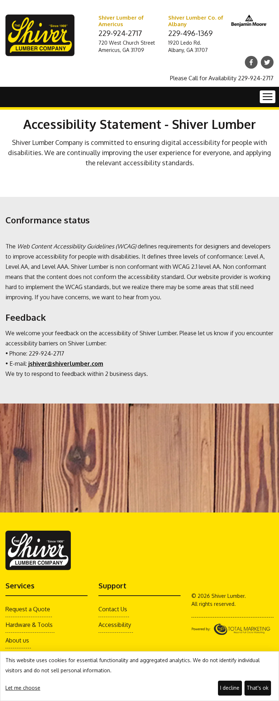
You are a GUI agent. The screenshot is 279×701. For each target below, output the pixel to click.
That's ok (257, 688)
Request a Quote (27, 609)
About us (17, 640)
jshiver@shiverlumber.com (65, 363)
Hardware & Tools (29, 624)
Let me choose (22, 688)
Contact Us (112, 609)
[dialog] (139, 676)
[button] (267, 96)
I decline (229, 688)
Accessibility (114, 624)
